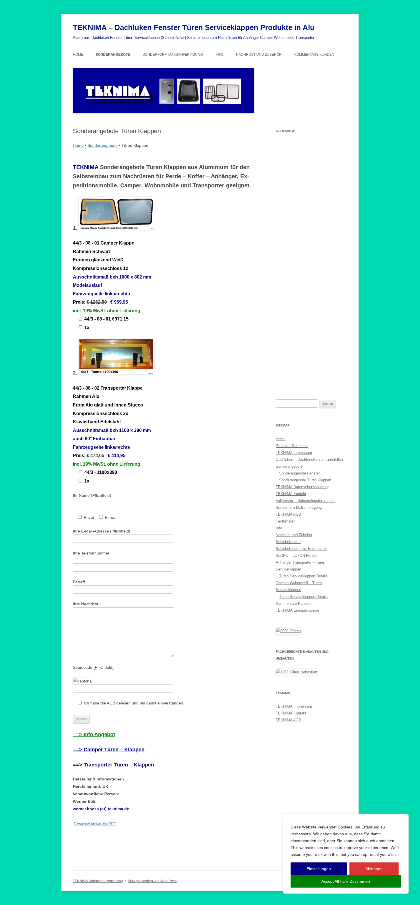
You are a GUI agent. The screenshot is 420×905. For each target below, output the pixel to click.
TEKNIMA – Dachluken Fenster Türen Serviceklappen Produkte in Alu (194, 27)
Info (219, 55)
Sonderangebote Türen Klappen (305, 480)
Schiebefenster (288, 542)
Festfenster (285, 521)
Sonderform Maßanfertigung (173, 55)
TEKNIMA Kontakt (291, 494)
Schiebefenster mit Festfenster (301, 548)
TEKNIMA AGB (288, 514)
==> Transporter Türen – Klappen (113, 765)
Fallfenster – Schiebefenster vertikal (305, 500)
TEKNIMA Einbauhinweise (297, 610)
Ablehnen (374, 868)
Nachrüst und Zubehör (259, 55)
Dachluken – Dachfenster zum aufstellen (309, 459)
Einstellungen (319, 868)
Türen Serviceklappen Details (303, 576)
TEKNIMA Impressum (294, 453)
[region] (346, 854)
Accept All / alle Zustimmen (345, 881)
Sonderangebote (113, 55)
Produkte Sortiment (292, 446)
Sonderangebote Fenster (299, 473)
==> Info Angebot (94, 734)
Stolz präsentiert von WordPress (152, 881)
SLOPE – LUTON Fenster (297, 555)
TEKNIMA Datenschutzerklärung (302, 487)
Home (78, 55)
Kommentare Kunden (314, 55)
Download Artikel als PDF (95, 824)
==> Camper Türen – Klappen (109, 749)
